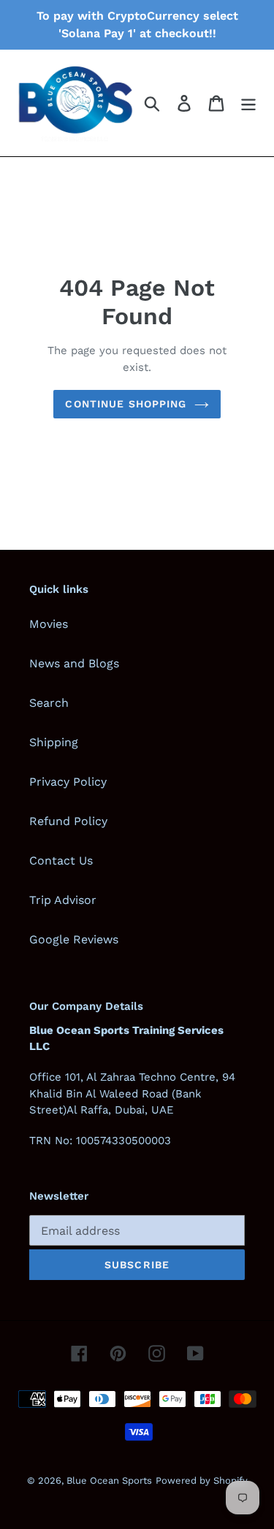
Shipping (53, 742)
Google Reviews (73, 939)
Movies (48, 624)
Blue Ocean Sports (109, 1480)
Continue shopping (125, 404)
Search (49, 703)
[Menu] (248, 103)
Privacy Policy (68, 782)
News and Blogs (74, 663)
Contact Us (61, 860)
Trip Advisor (62, 900)
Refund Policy (68, 821)
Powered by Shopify (202, 1480)
